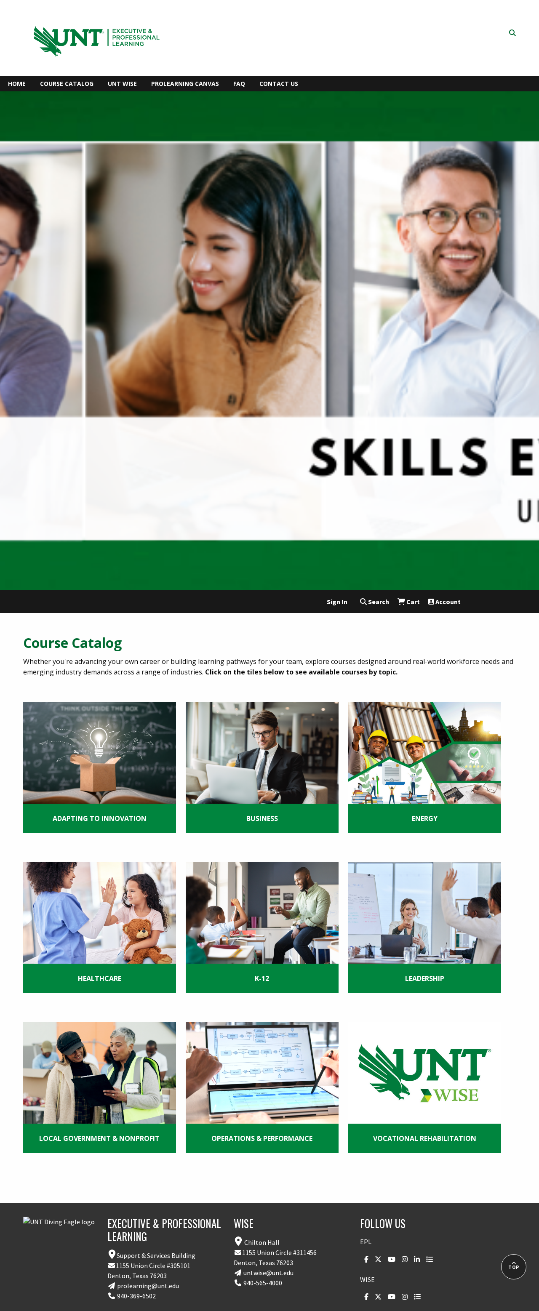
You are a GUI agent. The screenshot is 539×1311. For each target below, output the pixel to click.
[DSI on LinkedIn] (415, 1259)
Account (447, 601)
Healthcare (99, 978)
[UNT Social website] (427, 1259)
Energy (425, 818)
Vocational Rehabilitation (424, 1138)
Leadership (424, 978)
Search (378, 601)
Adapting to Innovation (100, 818)
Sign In (337, 601)
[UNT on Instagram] (403, 1259)
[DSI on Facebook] (364, 1259)
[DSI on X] (376, 1259)
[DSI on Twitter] (376, 1296)
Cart (412, 601)
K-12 (262, 978)
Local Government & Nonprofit (99, 1138)
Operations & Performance (261, 1138)
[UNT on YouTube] (389, 1259)
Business (262, 818)
